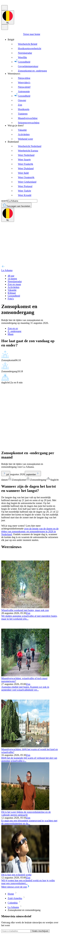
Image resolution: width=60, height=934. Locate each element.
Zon (28, 613)
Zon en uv (13, 328)
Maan (10, 334)
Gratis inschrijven (40, 931)
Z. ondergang (14, 331)
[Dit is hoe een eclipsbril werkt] (25, 872)
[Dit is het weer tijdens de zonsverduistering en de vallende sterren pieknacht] (25, 809)
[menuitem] (33, 55)
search (4, 200)
